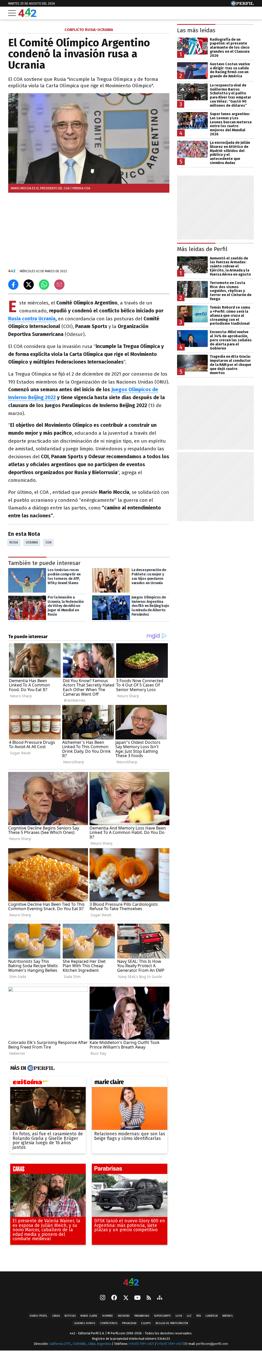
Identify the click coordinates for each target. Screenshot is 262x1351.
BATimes (227, 1316)
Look (179, 1316)
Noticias (70, 1316)
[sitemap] (159, 1298)
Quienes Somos (84, 1323)
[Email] (59, 284)
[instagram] (102, 1298)
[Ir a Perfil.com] (242, 4)
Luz (189, 1316)
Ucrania (32, 542)
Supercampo (162, 1316)
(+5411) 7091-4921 (141, 1344)
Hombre (107, 1316)
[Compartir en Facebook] (13, 284)
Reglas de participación (172, 1323)
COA (48, 542)
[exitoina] (48, 1083)
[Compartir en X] (29, 284)
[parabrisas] (129, 1170)
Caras (56, 1316)
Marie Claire (88, 1316)
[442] (131, 1282)
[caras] (48, 1170)
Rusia (13, 542)
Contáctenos (108, 1323)
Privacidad (129, 1323)
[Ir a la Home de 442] (27, 15)
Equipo (146, 1323)
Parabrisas (141, 1316)
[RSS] (149, 1298)
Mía (198, 1316)
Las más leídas (196, 30)
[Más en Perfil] (40, 1068)
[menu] (12, 13)
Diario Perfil (38, 1316)
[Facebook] (114, 1298)
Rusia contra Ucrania (32, 319)
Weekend (124, 1316)
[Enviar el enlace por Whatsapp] (44, 284)
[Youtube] (137, 1298)
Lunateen (211, 1316)
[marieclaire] (129, 1083)
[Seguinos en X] (125, 1298)
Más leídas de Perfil (202, 249)
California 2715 (60, 1344)
